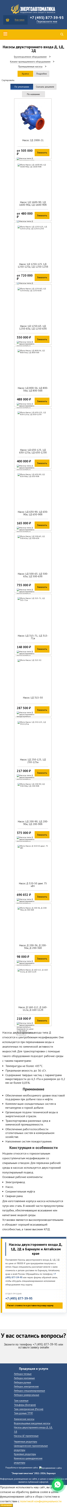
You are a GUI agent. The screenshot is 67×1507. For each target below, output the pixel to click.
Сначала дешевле (45, 86)
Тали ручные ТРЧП (23, 1413)
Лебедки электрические (26, 1386)
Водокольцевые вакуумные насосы (32, 1423)
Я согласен (6, 1505)
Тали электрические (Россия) (28, 1409)
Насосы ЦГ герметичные (26, 1435)
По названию (33, 94)
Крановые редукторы (25, 1454)
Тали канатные (21, 1400)
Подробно (41, 73)
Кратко (25, 73)
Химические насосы (24, 1418)
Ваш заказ (19, 19)
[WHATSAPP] (57, 1484)
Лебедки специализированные (29, 1390)
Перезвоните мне (47, 21)
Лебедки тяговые (23, 1373)
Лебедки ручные (22, 1382)
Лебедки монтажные (24, 1378)
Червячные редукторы (25, 1441)
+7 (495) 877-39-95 (19, 1298)
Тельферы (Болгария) (25, 1404)
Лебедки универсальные (26, 1394)
